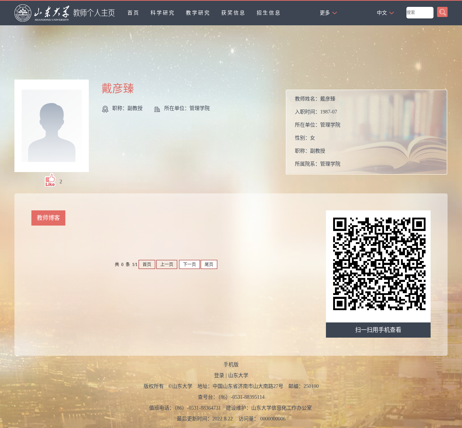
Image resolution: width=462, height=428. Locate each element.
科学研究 (163, 13)
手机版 (231, 364)
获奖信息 (233, 13)
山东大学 (238, 375)
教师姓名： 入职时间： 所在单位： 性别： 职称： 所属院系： (317, 131)
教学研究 (198, 13)
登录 (219, 375)
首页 (133, 13)
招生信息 (269, 13)
